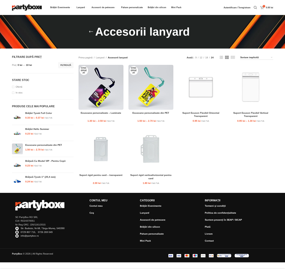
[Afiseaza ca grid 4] (227, 57)
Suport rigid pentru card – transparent (100, 175)
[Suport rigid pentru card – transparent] (101, 149)
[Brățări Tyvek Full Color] (17, 117)
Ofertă (19, 86)
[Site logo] (27, 7)
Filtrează (65, 65)
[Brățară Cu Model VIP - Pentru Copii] (17, 164)
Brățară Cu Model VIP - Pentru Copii (45, 161)
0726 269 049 (45, 232)
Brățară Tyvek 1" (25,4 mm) (40, 177)
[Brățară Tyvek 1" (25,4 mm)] (17, 180)
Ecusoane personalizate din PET (43, 145)
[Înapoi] (91, 31)
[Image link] (224, 255)
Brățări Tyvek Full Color (38, 113)
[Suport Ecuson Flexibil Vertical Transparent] (250, 87)
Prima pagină (86, 57)
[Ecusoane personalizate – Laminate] (101, 87)
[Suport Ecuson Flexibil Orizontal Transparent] (200, 87)
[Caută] (255, 7)
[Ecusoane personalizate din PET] (17, 148)
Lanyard (100, 57)
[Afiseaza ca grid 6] (233, 57)
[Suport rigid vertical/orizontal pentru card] (150, 149)
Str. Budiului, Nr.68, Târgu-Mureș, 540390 (43, 228)
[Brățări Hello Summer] (17, 133)
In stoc (19, 92)
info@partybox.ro (30, 235)
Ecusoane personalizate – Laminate (101, 113)
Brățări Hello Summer (37, 129)
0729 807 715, (29, 232)
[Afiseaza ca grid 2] (221, 57)
